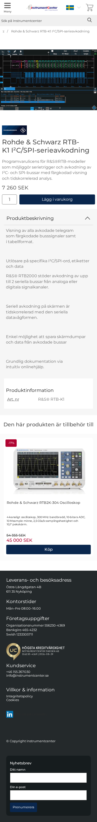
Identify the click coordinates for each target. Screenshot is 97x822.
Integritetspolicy (19, 696)
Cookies (12, 700)
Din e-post (18, 787)
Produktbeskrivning (30, 218)
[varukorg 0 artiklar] (89, 7)
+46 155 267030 (18, 672)
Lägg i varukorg (57, 199)
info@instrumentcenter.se (27, 675)
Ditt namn (17, 769)
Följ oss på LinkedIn (31, 714)
